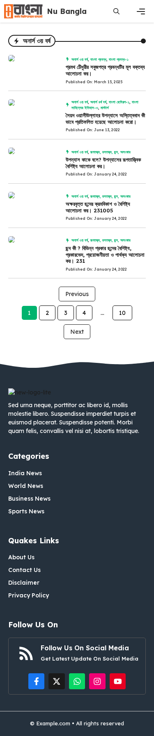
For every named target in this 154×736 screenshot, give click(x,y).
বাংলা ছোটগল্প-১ (119, 102)
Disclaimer (23, 582)
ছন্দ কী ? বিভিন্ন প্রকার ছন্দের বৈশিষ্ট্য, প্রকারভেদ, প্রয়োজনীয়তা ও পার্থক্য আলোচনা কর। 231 (105, 254)
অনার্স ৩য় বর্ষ (79, 59)
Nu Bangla (67, 11)
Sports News (26, 511)
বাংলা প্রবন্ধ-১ (119, 59)
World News (25, 486)
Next (77, 331)
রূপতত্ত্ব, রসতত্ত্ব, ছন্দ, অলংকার (110, 152)
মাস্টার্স (105, 107)
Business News (29, 498)
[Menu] (141, 11)
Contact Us (24, 570)
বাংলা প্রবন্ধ (98, 59)
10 (122, 313)
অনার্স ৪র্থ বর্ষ (98, 102)
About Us (21, 557)
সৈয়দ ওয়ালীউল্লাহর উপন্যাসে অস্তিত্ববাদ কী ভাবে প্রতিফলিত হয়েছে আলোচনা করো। (105, 118)
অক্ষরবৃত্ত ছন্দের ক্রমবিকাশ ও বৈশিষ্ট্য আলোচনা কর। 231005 (98, 207)
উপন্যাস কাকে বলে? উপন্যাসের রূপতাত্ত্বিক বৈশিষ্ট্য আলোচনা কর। (103, 162)
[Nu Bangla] (23, 11)
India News (25, 473)
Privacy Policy (28, 595)
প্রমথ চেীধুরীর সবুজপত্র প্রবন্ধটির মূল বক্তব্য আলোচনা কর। (105, 70)
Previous (77, 294)
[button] (116, 11)
